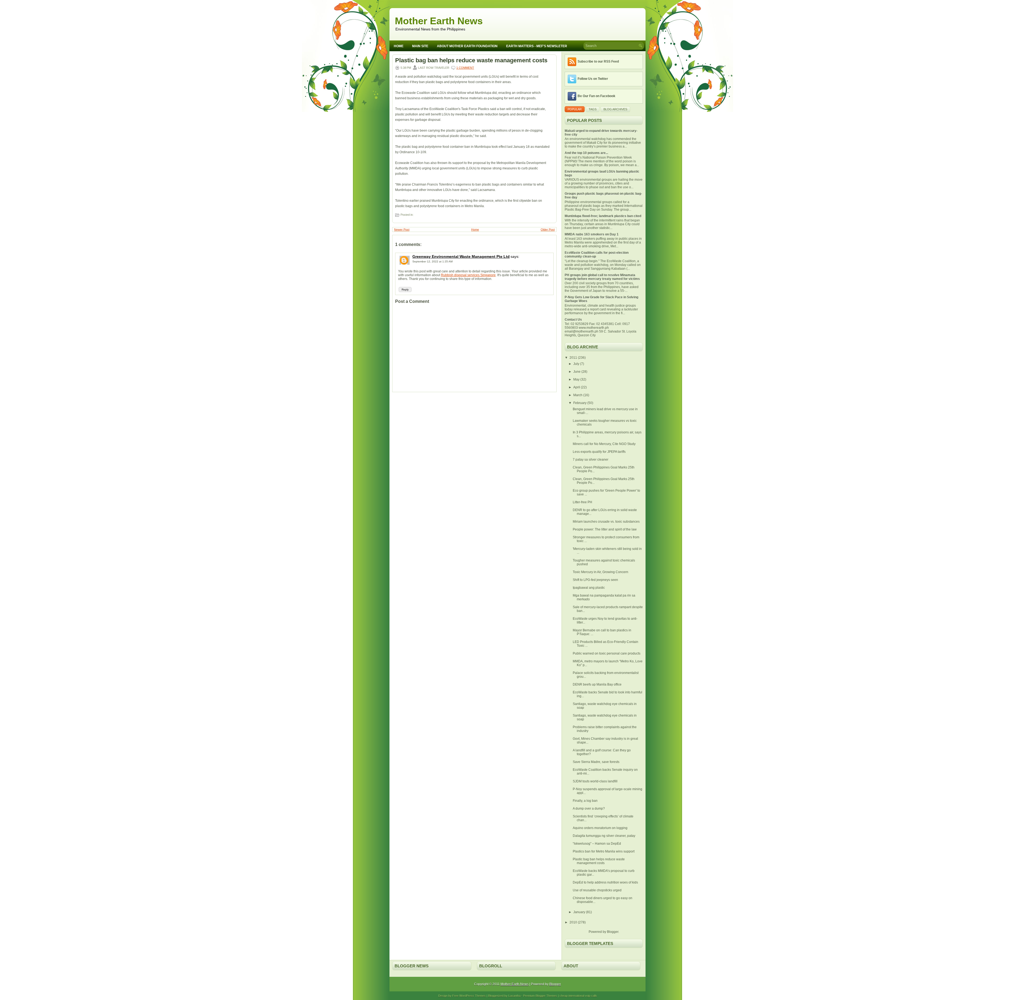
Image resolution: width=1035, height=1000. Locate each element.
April (577, 387)
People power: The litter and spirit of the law (605, 529)
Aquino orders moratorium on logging (600, 828)
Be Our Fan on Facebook (596, 96)
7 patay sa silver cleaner (590, 459)
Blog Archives (615, 109)
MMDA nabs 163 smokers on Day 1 (592, 234)
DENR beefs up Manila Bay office (597, 684)
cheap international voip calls (578, 995)
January (579, 912)
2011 (574, 357)
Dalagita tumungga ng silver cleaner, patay (604, 836)
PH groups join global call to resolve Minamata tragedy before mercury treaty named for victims (602, 277)
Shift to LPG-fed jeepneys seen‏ (595, 580)
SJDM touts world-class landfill (595, 781)
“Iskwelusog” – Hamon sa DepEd (597, 843)
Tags (592, 109)
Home (398, 46)
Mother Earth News (439, 20)
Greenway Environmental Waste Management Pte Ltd (461, 256)
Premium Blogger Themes (540, 995)
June (577, 372)
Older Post (548, 229)
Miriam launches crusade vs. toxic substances (606, 521)
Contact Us (573, 319)
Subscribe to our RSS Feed (598, 61)
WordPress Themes (472, 995)
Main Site (420, 46)
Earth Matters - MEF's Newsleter (536, 46)
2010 (574, 922)
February (580, 403)
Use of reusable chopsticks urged (597, 890)
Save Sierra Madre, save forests (596, 762)
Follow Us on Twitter (593, 79)
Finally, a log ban (585, 801)
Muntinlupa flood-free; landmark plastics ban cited (603, 216)
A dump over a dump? (589, 808)
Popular (575, 109)
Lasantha (514, 995)
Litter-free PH (582, 502)
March (578, 395)
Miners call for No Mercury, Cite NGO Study (604, 444)
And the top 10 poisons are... (586, 153)
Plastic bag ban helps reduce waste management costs (471, 60)
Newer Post (401, 229)
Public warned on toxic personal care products (606, 653)
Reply (405, 289)
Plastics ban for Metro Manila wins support (603, 851)
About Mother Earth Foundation (467, 46)
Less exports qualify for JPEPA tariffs (599, 452)
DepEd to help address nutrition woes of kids (605, 882)
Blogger (612, 932)
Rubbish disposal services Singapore (468, 275)
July (576, 364)
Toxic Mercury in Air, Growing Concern (600, 572)
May (576, 379)
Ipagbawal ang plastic (589, 588)
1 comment (465, 67)
